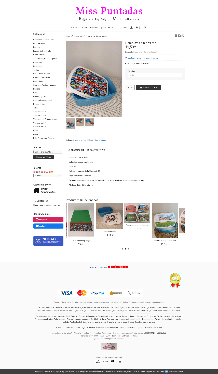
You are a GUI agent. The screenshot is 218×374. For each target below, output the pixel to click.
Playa (35, 134)
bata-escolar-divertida (100, 308)
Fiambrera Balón (109, 231)
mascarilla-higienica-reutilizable (124, 311)
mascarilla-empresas (105, 311)
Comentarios (100, 140)
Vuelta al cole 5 (39, 127)
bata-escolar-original (117, 308)
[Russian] (47, 172)
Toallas (36, 70)
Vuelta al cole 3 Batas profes (45, 119)
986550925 (150, 333)
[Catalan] (52, 172)
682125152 (161, 333)
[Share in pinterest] (183, 36)
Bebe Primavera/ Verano (43, 138)
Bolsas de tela (39, 104)
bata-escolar (87, 308)
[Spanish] (50, 172)
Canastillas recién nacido (43, 40)
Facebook (42, 226)
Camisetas (37, 62)
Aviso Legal (80, 327)
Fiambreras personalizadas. (137, 225)
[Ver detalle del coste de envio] (36, 191)
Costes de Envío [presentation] (97, 150)
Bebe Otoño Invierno (41, 74)
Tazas (35, 108)
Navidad (36, 89)
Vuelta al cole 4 (39, 123)
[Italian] (42, 172)
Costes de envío (134, 58)
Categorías (121, 28)
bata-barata (59, 308)
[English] (34, 172)
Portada (75, 28)
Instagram (42, 220)
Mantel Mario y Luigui (81, 240)
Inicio (85, 28)
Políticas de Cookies (153, 327)
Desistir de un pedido (135, 327)
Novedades (108, 28)
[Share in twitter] (179, 36)
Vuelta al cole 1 (39, 111)
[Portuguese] (45, 172)
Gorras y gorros (39, 96)
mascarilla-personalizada (172, 311)
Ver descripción (152, 58)
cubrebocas (130, 308)
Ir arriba (59, 327)
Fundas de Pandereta (42, 51)
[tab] (76, 150)
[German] (39, 172)
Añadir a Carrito (150, 87)
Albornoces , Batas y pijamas (45, 58)
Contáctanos (69, 327)
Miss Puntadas (109, 11)
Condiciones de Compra (115, 327)
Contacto (95, 28)
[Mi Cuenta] (131, 28)
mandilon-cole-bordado (66, 311)
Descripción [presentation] (77, 150)
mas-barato (80, 311)
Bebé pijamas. (39, 81)
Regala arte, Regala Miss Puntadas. (109, 18)
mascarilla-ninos (156, 311)
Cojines (36, 93)
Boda (35, 130)
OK (166, 371)
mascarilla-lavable (143, 311)
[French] (37, 172)
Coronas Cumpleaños (42, 77)
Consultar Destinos (48, 192)
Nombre (131, 71)
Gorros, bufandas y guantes (44, 85)
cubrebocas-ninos (141, 308)
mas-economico (91, 311)
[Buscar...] (145, 28)
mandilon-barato (51, 311)
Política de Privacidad (95, 327)
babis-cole (50, 308)
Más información (176, 371)
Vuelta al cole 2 (39, 115)
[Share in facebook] (176, 36)
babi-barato (41, 308)
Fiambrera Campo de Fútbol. (165, 240)
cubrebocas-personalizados (158, 308)
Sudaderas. (38, 66)
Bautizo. (36, 47)
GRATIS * (44, 189)
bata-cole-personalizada (72, 308)
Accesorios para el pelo (43, 100)
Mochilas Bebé (39, 43)
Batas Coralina (39, 55)
